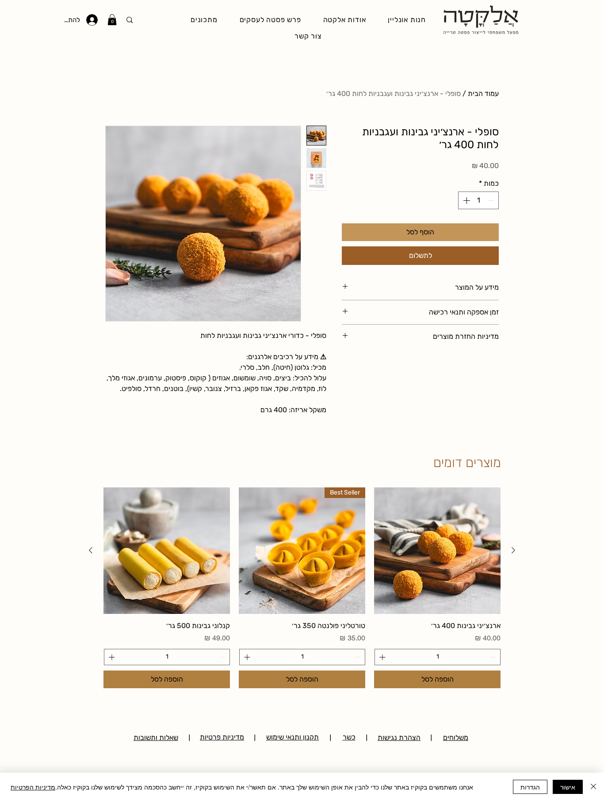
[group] (302, 587)
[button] (112, 19)
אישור (567, 786)
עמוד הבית (483, 93)
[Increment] (465, 200)
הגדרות (530, 786)
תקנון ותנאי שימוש (292, 737)
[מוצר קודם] (513, 550)
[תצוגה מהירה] (437, 550)
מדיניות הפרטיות (33, 786)
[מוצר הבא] (90, 550)
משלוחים (455, 737)
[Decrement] (491, 200)
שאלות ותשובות (156, 737)
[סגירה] (593, 787)
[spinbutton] (478, 200)
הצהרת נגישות (399, 737)
